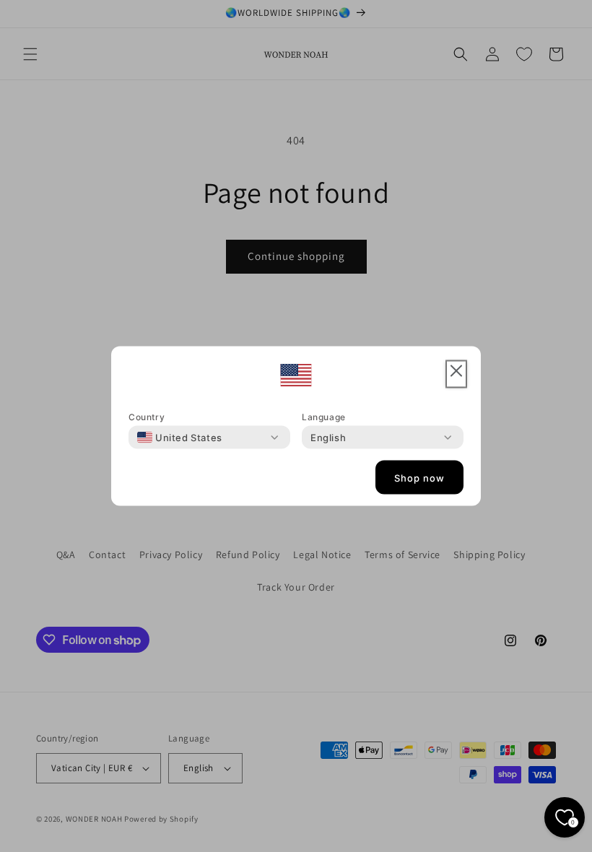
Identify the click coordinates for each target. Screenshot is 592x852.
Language (324, 417)
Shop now (419, 477)
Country (147, 417)
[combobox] (179, 437)
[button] (456, 374)
